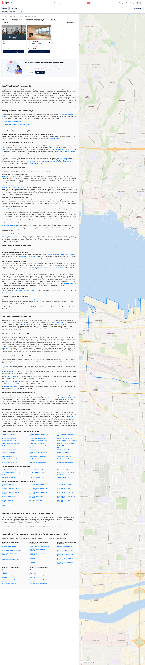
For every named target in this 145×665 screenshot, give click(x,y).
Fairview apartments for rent (9, 425)
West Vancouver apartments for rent (11, 459)
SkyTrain (62, 382)
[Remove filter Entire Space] (16, 11)
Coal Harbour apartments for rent (37, 440)
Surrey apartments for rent (36, 454)
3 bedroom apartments (21, 144)
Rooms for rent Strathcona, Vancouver (11, 543)
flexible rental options (70, 267)
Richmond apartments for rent (64, 454)
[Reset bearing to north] (142, 662)
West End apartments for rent (9, 418)
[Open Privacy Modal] (12, 3)
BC (21, 74)
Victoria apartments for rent (64, 461)
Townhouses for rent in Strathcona (12, 184)
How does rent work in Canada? (12, 106)
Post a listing (130, 3)
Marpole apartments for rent (36, 434)
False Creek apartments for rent (65, 443)
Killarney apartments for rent (64, 436)
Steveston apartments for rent (9, 446)
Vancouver (17, 74)
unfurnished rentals (42, 146)
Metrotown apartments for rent (65, 446)
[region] (112, 339)
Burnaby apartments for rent (9, 454)
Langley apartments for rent (36, 459)
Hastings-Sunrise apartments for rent (11, 422)
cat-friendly (32, 240)
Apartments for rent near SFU (36, 468)
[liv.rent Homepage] (5, 3)
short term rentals (68, 146)
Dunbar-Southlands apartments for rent (67, 425)
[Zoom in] (142, 658)
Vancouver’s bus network (27, 382)
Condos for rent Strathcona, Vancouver (11, 534)
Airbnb (35, 402)
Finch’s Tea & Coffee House (11, 365)
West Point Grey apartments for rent (38, 422)
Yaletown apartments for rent (9, 440)
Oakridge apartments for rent (64, 434)
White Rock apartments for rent (37, 461)
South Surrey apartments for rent (37, 446)
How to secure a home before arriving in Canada (17, 111)
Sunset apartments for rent (8, 436)
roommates (59, 133)
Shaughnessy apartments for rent (37, 427)
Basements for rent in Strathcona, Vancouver (14, 193)
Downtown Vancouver (56, 306)
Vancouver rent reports (52, 122)
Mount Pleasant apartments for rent (38, 425)
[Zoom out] (142, 660)
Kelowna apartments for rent (9, 461)
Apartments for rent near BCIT (64, 468)
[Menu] (139, 3)
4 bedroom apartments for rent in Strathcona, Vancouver (33, 284)
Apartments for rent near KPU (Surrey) (38, 484)
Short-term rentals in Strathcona (64, 262)
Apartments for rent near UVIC (65, 476)
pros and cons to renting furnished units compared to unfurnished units (45, 251)
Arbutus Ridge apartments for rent (10, 427)
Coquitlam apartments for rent (36, 456)
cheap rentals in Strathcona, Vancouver (24, 274)
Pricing (121, 3)
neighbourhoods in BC (36, 147)
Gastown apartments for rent (64, 440)
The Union (6, 350)
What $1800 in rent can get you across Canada (16, 108)
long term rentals (55, 146)
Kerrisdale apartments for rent (9, 434)
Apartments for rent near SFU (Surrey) (11, 480)
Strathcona (22, 77)
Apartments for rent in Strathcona (11, 160)
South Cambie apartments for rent (65, 427)
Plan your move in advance (67, 135)
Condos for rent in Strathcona (10, 209)
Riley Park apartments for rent (9, 430)
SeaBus (70, 382)
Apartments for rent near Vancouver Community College (38, 473)
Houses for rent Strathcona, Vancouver (11, 541)
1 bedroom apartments (63, 142)
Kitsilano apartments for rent (64, 422)
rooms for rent (8, 276)
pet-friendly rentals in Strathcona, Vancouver (61, 238)
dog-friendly (22, 240)
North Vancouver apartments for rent (11, 456)
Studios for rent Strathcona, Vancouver (39, 530)
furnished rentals (29, 146)
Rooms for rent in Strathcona (10, 220)
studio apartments (33, 144)
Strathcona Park (28, 308)
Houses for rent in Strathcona (10, 171)
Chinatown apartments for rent (9, 443)
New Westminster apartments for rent (66, 456)
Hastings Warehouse (9, 355)
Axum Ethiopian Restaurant (11, 360)
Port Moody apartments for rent (65, 459)
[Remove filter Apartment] (7, 11)
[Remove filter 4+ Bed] (22, 11)
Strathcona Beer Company (10, 371)
